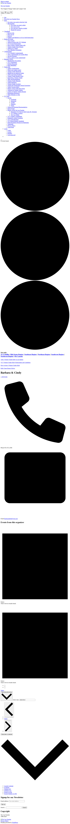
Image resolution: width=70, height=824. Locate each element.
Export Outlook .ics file (10, 793)
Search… (3, 807)
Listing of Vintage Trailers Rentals (17, 91)
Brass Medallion (12, 65)
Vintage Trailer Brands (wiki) (15, 76)
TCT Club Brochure (13, 119)
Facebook (13, 99)
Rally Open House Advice (8, 368)
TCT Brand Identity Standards (16, 121)
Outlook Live (7, 790)
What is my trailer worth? (14, 70)
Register (10, 133)
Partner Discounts (12, 64)
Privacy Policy (11, 125)
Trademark (10, 124)
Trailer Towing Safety (13, 87)
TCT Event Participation (14, 43)
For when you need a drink (18, 25)
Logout (9, 132)
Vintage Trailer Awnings (14, 84)
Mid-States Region (16, 354)
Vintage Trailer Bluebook (14, 71)
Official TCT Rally (13, 48)
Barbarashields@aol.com (11, 518)
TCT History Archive (17, 113)
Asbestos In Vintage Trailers (15, 90)
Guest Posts (11, 127)
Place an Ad (11, 34)
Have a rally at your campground (16, 57)
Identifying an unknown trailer (16, 73)
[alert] (35, 564)
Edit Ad (10, 36)
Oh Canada (18, 356)
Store (5, 20)
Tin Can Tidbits (15, 115)
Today (2, 690)
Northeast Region (44, 354)
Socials (9, 98)
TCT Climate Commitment (15, 116)
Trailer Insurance (12, 82)
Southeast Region (30, 354)
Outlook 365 (7, 789)
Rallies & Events (8, 39)
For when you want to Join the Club (17, 22)
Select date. (16, 700)
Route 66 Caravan (16, 30)
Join (5, 17)
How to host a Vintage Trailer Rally (10, 365)
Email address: (5, 801)
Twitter (13, 102)
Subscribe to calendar (6, 734)
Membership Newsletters (14, 61)
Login (5, 129)
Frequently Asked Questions (15, 118)
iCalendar (6, 787)
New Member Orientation (14, 50)
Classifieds (7, 31)
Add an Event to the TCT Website (17, 42)
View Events (11, 40)
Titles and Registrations (14, 79)
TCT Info (6, 96)
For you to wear (15, 26)
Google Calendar (8, 786)
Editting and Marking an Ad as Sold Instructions (20, 37)
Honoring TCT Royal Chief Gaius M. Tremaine (24, 112)
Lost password (11, 135)
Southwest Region (57, 354)
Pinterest (13, 104)
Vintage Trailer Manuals (14, 81)
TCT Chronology (12, 62)
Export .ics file (8, 792)
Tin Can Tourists (5, 6)
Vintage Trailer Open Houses (15, 47)
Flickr (12, 105)
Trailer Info (7, 67)
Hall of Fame (11, 108)
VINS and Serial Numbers (15, 74)
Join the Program (12, 56)
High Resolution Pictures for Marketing (18, 122)
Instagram (13, 101)
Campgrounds (8, 51)
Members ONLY (8, 59)
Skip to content (5, 1)
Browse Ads (11, 33)
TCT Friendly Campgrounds (15, 53)
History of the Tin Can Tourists (16, 110)
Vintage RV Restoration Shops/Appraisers (19, 85)
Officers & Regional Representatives (17, 107)
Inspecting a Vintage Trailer (15, 78)
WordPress (15, 822)
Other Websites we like (14, 95)
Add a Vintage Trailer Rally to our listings (12, 359)
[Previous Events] (4, 686)
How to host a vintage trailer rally (17, 45)
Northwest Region (7, 356)
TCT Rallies (5, 354)
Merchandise (11, 23)
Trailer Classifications (13, 68)
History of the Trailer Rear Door (16, 88)
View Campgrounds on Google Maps (18, 54)
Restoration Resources (14, 93)
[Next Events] (4, 687)
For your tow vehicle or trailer (19, 28)
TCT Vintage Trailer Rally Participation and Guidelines (15, 362)
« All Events (4, 377)
